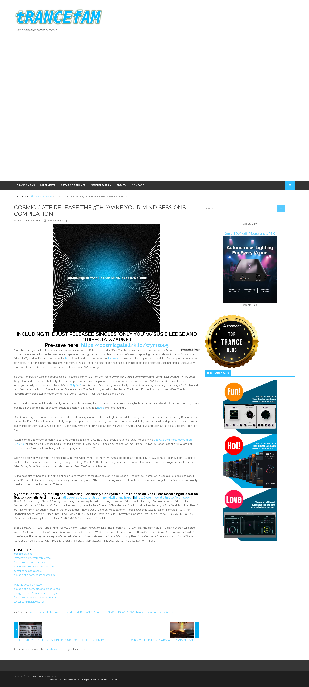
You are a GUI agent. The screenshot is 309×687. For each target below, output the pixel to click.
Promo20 (98, 612)
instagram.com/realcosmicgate (32, 558)
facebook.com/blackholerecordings (35, 597)
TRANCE (110, 612)
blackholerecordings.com (29, 584)
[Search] (281, 208)
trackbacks (52, 649)
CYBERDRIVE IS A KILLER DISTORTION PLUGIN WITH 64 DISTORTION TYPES (63, 640)
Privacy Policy (69, 680)
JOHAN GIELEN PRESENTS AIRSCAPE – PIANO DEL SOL (162, 640)
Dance (32, 612)
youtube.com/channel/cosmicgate (34, 566)
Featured (43, 612)
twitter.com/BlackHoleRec (29, 601)
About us (81, 680)
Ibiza (67, 358)
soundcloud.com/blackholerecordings (37, 589)
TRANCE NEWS (26, 185)
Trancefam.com (167, 612)
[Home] (32, 196)
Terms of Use (55, 680)
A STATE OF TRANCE (72, 185)
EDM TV (121, 185)
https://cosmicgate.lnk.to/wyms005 (125, 345)
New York (112, 358)
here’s (100, 407)
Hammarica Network (60, 612)
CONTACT (138, 185)
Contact (113, 680)
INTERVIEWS (47, 185)
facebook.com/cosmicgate (30, 562)
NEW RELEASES (100, 185)
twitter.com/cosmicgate (28, 570)
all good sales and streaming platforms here (96, 497)
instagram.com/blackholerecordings (35, 593)
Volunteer (91, 680)
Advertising (103, 680)
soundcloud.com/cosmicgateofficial (35, 575)
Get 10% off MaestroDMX (250, 233)
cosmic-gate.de (23, 553)
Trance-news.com (146, 612)
